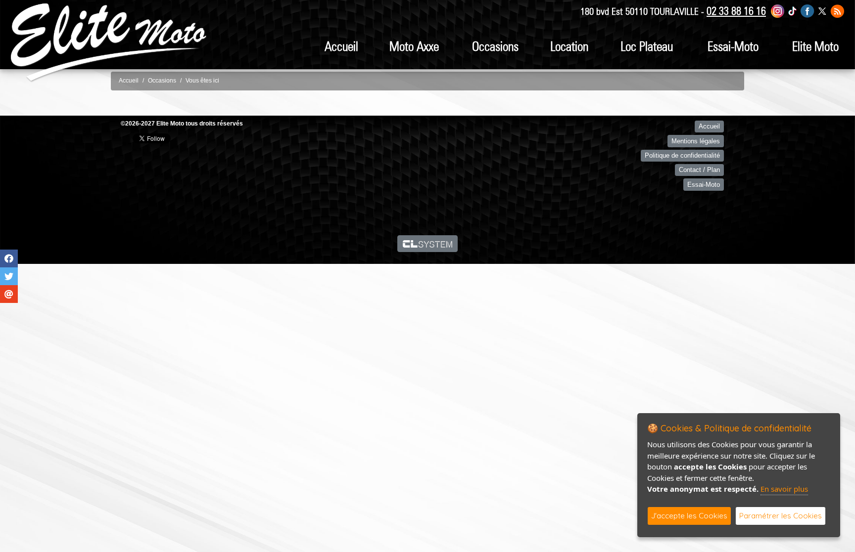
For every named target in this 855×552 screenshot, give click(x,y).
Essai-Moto (733, 46)
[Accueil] (109, 42)
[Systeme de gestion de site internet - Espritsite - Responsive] (427, 243)
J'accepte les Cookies (689, 515)
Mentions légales (695, 141)
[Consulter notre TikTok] (792, 10)
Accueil (341, 46)
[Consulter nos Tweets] (822, 10)
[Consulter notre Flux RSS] (837, 10)
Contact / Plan (699, 169)
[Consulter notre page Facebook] (807, 10)
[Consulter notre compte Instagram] (777, 10)
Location (569, 46)
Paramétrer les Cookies (780, 515)
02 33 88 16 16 (736, 10)
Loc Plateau (646, 46)
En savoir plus (784, 489)
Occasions (495, 46)
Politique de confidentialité (682, 155)
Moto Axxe (414, 46)
